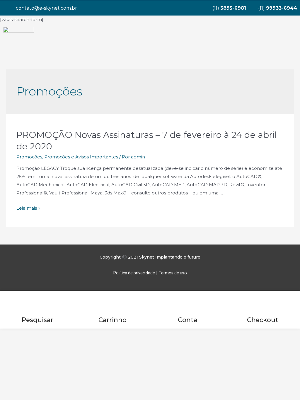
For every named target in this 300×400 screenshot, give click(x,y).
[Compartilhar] (36, 334)
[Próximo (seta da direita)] (36, 343)
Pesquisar (37, 320)
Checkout (262, 320)
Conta (187, 320)
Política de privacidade (134, 273)
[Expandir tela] (61, 334)
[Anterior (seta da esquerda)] (11, 343)
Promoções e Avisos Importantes (81, 157)
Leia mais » (28, 208)
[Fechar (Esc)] (11, 334)
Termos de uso (173, 273)
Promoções (29, 157)
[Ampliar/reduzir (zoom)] (85, 334)
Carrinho (112, 320)
